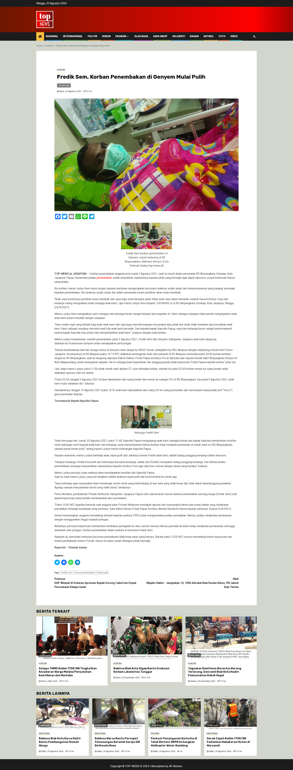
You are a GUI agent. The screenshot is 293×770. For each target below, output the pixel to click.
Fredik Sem (66, 572)
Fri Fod (89, 91)
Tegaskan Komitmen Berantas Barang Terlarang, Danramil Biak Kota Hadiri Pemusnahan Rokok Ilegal (214, 672)
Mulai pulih (103, 572)
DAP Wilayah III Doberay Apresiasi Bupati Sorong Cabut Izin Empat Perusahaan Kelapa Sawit (95, 583)
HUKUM (106, 36)
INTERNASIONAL (73, 36)
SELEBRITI (178, 36)
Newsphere (158, 766)
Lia (181, 751)
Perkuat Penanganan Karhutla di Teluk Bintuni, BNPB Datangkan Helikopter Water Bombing (174, 742)
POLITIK (92, 36)
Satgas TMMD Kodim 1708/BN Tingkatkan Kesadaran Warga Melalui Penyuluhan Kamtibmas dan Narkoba (68, 672)
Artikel (208, 36)
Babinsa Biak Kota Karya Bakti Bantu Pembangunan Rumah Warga (60, 742)
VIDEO (234, 36)
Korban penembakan (85, 572)
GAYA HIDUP (160, 36)
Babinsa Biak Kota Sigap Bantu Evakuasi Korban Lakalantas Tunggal (141, 670)
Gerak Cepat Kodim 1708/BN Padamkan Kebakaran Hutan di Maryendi (228, 742)
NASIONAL (52, 36)
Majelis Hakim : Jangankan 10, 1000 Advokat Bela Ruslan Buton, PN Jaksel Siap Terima (192, 583)
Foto (222, 36)
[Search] (254, 36)
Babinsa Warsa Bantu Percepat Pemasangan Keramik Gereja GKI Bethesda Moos (117, 742)
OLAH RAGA (141, 36)
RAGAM (194, 36)
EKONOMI (120, 36)
